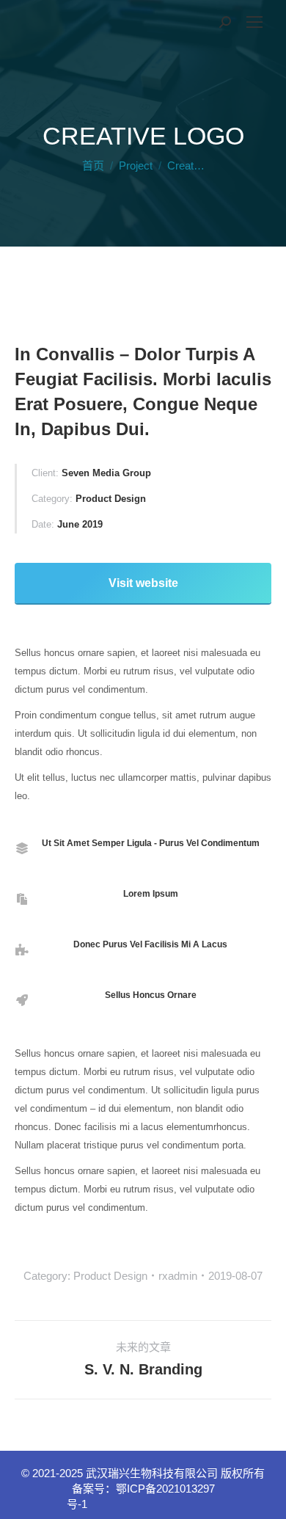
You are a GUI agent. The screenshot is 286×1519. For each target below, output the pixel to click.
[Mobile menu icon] (254, 22)
